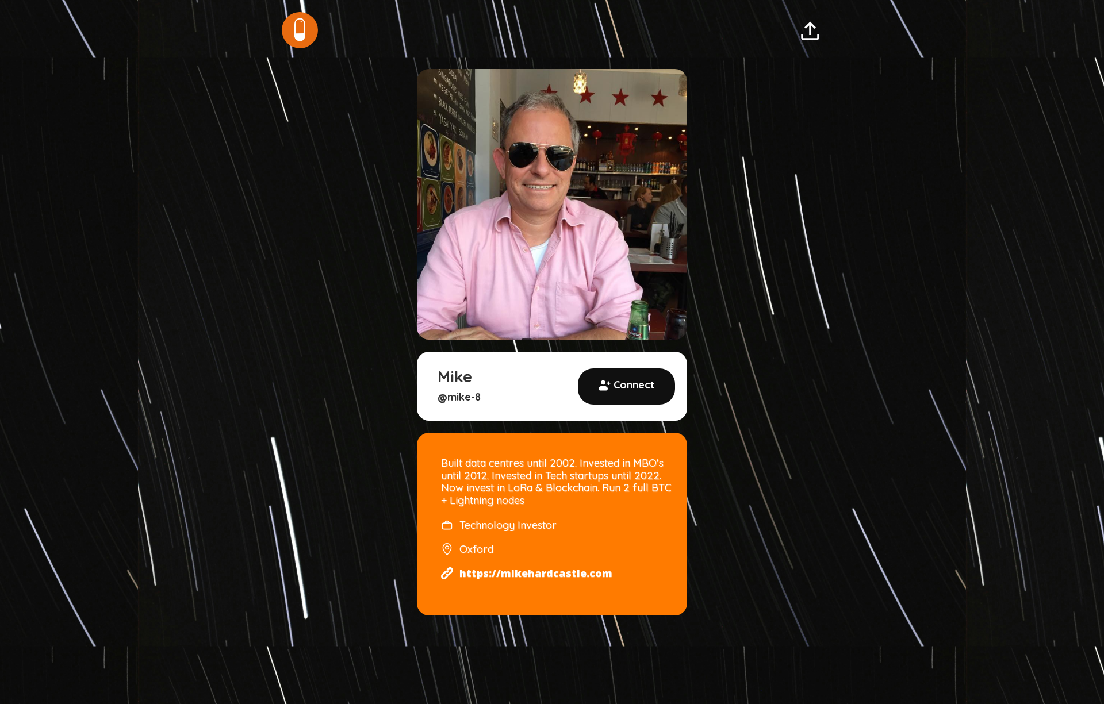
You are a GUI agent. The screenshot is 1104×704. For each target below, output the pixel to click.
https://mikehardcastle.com (535, 573)
